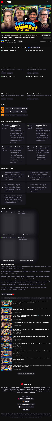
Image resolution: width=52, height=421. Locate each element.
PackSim (26, 409)
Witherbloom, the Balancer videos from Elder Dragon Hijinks (37, 70)
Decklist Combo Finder (27, 407)
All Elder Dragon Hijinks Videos (26, 373)
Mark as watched (46, 35)
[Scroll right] (49, 298)
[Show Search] (47, 2)
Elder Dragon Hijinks (10, 40)
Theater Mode (47, 37)
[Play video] (26, 19)
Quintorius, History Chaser (38, 298)
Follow (20, 41)
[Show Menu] (49, 2)
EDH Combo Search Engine (27, 404)
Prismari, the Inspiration (23, 298)
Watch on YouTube (7, 294)
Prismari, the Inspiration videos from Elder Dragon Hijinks (12, 70)
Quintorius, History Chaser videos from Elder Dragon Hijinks (39, 96)
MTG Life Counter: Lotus (26, 398)
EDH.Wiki (9, 73)
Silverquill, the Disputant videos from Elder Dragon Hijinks (12, 96)
